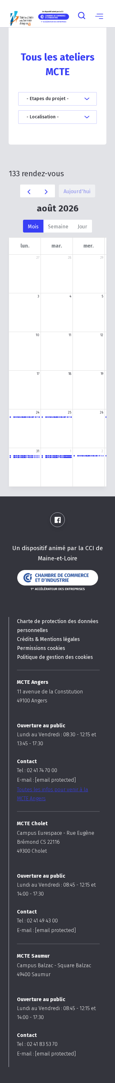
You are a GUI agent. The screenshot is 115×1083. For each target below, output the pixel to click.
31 (37, 451)
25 (69, 413)
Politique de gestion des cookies (55, 657)
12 (101, 335)
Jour (82, 227)
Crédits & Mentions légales (48, 639)
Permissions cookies (41, 648)
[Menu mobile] (99, 16)
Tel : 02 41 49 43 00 (37, 921)
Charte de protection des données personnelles (57, 625)
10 (37, 335)
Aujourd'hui (77, 191)
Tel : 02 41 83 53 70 (37, 1044)
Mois (33, 227)
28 (69, 258)
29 (101, 258)
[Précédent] (29, 191)
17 (38, 374)
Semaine (58, 227)
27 (37, 258)
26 (101, 413)
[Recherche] (82, 16)
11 (70, 335)
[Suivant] (46, 191)
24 (37, 413)
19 (102, 374)
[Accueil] (21, 16)
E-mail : (46, 780)
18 (69, 374)
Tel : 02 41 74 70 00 (37, 770)
